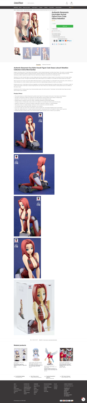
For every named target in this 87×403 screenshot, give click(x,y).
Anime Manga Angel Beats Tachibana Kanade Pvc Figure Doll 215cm (20, 365)
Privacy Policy (16, 388)
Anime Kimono (67, 363)
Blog (35, 393)
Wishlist (35, 392)
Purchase (71, 3)
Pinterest (55, 387)
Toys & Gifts (46, 391)
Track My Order (26, 385)
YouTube (55, 388)
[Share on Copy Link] (65, 44)
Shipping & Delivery (27, 387)
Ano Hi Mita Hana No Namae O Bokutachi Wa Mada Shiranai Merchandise (35, 363)
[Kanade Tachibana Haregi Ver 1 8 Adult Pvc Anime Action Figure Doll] (51, 356)
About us (15, 385)
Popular (35, 388)
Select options (20, 372)
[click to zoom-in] (31, 29)
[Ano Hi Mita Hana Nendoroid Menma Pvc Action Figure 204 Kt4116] (36, 354)
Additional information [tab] (46, 64)
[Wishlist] (26, 349)
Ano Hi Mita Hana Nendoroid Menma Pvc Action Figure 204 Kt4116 (35, 365)
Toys (70, 363)
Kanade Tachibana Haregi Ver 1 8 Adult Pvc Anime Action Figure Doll (50, 369)
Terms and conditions (18, 390)
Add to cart (65, 26)
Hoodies (45, 390)
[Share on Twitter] (56, 44)
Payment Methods (27, 388)
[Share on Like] (53, 44)
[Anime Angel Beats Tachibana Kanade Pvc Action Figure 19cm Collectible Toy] (66, 354)
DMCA (15, 387)
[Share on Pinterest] (58, 44)
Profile (67, 3)
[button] (48, 29)
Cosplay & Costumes (47, 387)
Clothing (45, 388)
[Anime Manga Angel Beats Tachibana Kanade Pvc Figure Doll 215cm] (21, 354)
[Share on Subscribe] (62, 44)
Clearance (36, 391)
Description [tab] (38, 64)
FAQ (14, 392)
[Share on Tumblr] (64, 44)
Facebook (55, 385)
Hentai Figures (51, 366)
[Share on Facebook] (54, 44)
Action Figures (16, 362)
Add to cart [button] (36, 372)
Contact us (16, 391)
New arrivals (36, 389)
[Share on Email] (60, 44)
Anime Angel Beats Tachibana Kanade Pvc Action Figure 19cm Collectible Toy (65, 365)
